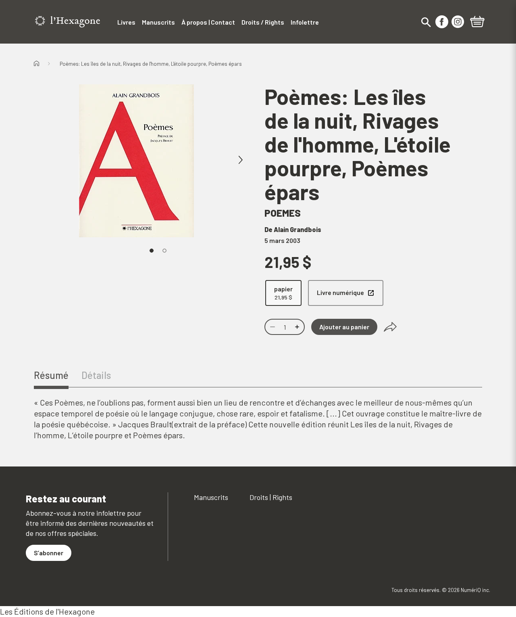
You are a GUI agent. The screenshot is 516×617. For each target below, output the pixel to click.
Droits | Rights (271, 497)
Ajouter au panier (344, 326)
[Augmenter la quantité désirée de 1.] (298, 327)
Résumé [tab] (51, 375)
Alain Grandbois (297, 229)
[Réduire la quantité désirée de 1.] (271, 327)
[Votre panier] (477, 22)
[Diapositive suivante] (240, 160)
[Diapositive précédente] (63, 160)
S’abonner (48, 552)
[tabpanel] (258, 419)
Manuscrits (211, 497)
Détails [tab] (96, 375)
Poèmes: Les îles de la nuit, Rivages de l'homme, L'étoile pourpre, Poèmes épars (151, 64)
